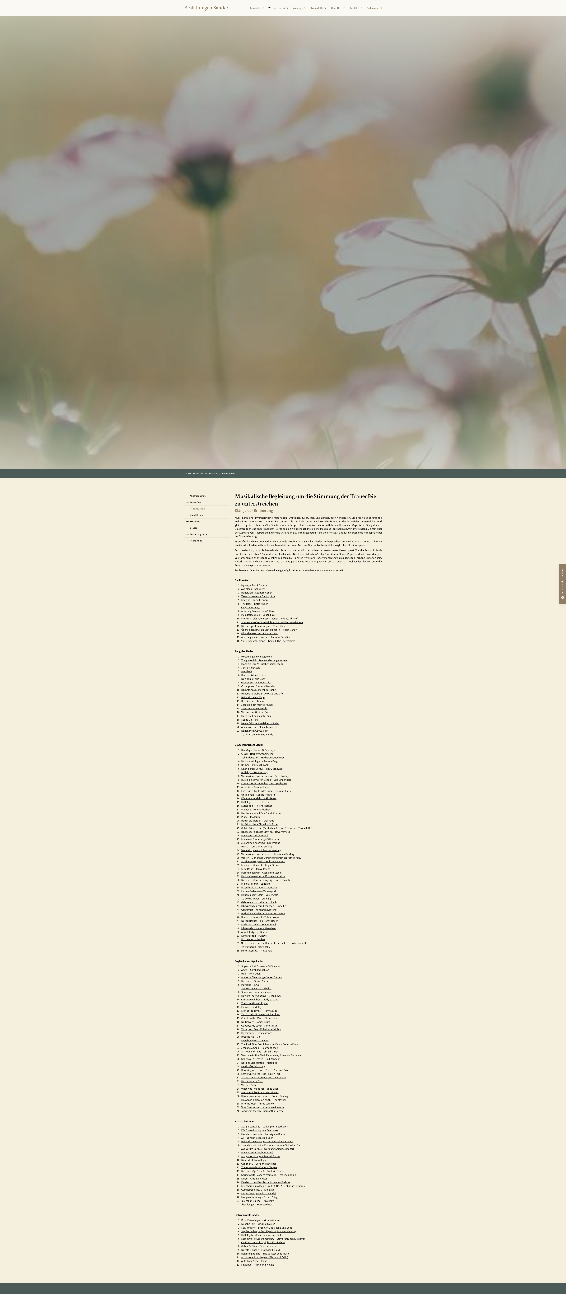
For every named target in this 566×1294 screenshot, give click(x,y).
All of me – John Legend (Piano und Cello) (264, 1257)
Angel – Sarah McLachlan (255, 970)
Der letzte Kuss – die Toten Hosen (260, 917)
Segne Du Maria (250, 720)
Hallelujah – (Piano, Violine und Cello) (262, 1235)
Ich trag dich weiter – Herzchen (258, 928)
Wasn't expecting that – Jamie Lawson (262, 1107)
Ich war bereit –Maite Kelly (255, 947)
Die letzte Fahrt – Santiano (256, 884)
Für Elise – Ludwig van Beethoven (260, 1130)
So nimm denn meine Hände (257, 734)
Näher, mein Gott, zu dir (254, 731)
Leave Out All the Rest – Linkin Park (260, 1074)
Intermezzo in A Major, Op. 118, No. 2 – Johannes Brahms (273, 1186)
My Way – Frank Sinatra (254, 585)
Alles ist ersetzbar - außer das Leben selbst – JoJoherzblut (273, 943)
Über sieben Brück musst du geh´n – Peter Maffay (269, 630)
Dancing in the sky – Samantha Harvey (262, 1111)
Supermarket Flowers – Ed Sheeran (260, 966)
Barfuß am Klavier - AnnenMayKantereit (263, 913)
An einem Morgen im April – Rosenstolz (263, 861)
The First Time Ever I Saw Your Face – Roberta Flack (269, 1044)
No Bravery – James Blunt (255, 1022)
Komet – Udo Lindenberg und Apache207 (264, 783)
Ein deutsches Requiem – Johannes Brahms (265, 1182)
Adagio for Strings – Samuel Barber (260, 1156)
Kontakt (353, 8)
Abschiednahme (198, 496)
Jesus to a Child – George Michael (260, 1048)
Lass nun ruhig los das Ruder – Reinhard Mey (266, 791)
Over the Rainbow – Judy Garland (259, 999)
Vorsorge (298, 8)
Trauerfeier (195, 502)
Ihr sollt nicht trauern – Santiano (259, 887)
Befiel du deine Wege (253, 697)
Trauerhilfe (317, 8)
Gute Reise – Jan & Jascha (255, 869)
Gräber (193, 528)
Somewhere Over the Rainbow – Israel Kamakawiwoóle (272, 622)
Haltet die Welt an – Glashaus (257, 821)
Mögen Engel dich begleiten (256, 656)
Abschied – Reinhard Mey (255, 787)
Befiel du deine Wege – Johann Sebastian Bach (267, 1141)
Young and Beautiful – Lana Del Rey (261, 1029)
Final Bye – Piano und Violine (257, 1265)
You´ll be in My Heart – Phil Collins (260, 1014)
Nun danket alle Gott (253, 679)
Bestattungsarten (199, 534)
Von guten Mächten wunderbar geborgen (264, 660)
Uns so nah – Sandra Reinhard (258, 795)
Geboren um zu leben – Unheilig (259, 902)
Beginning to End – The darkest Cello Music (265, 1254)
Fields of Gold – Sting (253, 1066)
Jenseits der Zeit (250, 668)
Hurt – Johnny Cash (252, 1081)
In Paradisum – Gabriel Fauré (257, 1152)
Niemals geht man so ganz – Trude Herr (263, 626)
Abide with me (249, 727)
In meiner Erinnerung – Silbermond (260, 839)
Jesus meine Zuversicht (254, 708)
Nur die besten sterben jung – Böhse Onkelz (265, 880)
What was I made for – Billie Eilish (260, 1089)
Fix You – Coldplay (251, 1007)
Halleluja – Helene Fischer (255, 802)
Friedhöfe (195, 521)
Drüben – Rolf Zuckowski (255, 765)
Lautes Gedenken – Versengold (258, 891)
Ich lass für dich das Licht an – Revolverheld (265, 832)
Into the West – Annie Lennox (257, 1104)
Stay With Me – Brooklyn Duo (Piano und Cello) (267, 1228)
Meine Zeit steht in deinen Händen (260, 723)
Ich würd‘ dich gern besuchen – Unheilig (263, 906)
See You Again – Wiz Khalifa (256, 988)
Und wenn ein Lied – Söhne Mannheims (263, 876)
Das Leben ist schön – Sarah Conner (261, 813)
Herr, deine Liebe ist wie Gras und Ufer (262, 693)
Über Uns (336, 8)
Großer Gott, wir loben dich (256, 682)
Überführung (196, 515)
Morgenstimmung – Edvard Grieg (259, 1197)
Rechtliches (196, 540)
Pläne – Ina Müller (251, 817)
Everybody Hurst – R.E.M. (255, 1040)
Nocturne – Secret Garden (255, 981)
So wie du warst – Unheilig (256, 898)
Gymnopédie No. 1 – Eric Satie (257, 1190)
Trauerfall (255, 8)
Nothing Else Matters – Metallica (259, 1063)
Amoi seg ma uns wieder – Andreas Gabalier (265, 637)
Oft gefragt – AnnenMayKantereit (259, 910)
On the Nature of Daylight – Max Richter (263, 1242)
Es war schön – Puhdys (254, 936)
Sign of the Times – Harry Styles (259, 1011)
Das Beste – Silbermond (254, 835)
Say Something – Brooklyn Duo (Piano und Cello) (268, 1231)
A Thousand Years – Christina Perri (260, 1051)
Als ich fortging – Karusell (255, 932)
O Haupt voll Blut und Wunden (258, 686)
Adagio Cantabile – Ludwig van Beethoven (264, 1126)
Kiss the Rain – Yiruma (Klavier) (258, 1224)
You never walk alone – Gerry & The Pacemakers (268, 641)
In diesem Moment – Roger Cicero (260, 865)
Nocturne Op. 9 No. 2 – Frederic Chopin (262, 1171)
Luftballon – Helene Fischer (256, 806)
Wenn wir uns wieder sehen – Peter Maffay (265, 776)
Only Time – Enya (250, 607)
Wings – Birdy (248, 1085)
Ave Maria (246, 671)
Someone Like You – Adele (256, 992)
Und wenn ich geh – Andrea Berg (259, 761)
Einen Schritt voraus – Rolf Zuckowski (262, 769)
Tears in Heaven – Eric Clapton (258, 596)
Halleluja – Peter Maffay (254, 772)
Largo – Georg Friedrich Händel (258, 1193)
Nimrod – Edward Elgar (254, 1160)
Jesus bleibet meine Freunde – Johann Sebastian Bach (271, 1145)
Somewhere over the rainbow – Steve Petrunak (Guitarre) (273, 1239)
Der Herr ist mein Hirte (253, 675)
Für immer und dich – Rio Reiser (259, 798)
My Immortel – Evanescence (256, 1033)
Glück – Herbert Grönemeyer (257, 754)
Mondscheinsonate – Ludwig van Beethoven (265, 1134)
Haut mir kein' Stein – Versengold (259, 895)
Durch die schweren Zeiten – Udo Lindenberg (266, 780)
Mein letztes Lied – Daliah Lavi (258, 615)
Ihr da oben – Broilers (253, 939)
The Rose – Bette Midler (254, 604)
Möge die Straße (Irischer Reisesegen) (262, 664)
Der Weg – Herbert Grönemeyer (258, 750)
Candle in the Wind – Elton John (259, 1018)
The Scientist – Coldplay (254, 1003)
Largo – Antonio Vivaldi (254, 1179)
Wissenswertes (276, 8)
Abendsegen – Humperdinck (256, 1204)
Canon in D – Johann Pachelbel (258, 1164)
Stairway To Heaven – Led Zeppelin (260, 1059)
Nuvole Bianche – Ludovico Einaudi (260, 1250)
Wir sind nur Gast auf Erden (256, 712)
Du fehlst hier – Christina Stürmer (259, 824)
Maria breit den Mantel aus (256, 716)
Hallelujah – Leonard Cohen (256, 593)
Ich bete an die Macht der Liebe (258, 690)
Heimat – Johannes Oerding (256, 846)
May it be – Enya (250, 985)
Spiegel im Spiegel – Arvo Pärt (257, 1201)
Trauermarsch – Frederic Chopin (259, 1167)
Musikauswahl (228, 473)
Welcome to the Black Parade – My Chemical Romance (271, 1055)
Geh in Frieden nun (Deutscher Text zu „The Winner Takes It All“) (276, 828)
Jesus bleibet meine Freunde (257, 705)
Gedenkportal (374, 8)
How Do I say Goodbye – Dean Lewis (261, 996)
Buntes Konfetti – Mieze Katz (256, 951)
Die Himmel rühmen (252, 701)
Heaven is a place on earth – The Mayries (263, 1100)
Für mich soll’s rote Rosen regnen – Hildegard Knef (269, 618)
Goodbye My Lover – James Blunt (259, 1026)
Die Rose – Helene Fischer (255, 809)
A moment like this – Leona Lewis (260, 1092)
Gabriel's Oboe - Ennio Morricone (259, 1246)
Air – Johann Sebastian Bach (257, 1138)
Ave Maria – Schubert (253, 589)
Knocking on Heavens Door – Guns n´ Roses (265, 1070)
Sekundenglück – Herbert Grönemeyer (262, 757)
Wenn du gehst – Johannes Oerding (261, 850)
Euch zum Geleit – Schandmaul (258, 924)
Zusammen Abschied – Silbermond (260, 843)
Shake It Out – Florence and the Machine (263, 1077)
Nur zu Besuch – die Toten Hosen (259, 921)
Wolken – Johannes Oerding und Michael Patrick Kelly (271, 858)
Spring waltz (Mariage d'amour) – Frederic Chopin (268, 1175)
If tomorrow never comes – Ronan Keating (264, 1096)
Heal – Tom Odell (251, 974)
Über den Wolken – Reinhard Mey (259, 633)
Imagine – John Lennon (254, 600)
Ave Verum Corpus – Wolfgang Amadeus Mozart (267, 1149)
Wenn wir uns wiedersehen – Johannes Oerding (267, 854)
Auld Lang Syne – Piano (254, 1261)
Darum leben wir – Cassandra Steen (261, 873)
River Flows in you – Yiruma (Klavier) (261, 1220)
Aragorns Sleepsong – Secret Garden (261, 977)
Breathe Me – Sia (250, 1037)
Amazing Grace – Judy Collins (257, 611)
